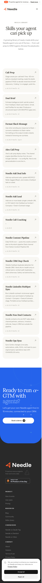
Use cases (9, 500)
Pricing (7, 504)
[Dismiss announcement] (39, 2)
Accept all (21, 572)
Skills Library (9, 520)
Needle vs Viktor (11, 537)
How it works (9, 496)
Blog (7, 513)
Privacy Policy (10, 557)
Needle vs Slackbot (12, 533)
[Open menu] (37, 9)
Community (9, 517)
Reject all (21, 577)
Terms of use (10, 554)
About (7, 546)
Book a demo (17, 420)
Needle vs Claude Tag (12, 530)
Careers (8, 550)
